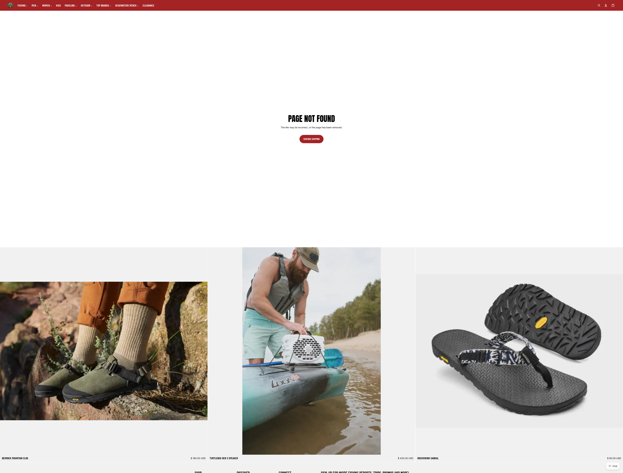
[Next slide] (203, 351)
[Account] (605, 5)
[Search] (599, 5)
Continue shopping (311, 139)
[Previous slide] (5, 351)
